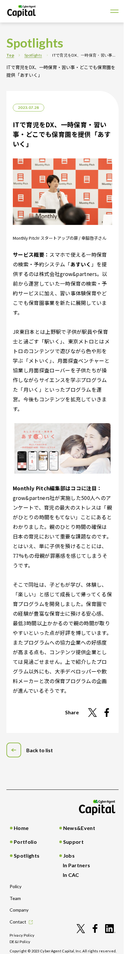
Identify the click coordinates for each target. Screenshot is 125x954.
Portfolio (25, 842)
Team (15, 898)
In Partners (76, 865)
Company (19, 910)
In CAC (71, 875)
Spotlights (33, 55)
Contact (18, 921)
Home (21, 828)
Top (10, 55)
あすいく (81, 264)
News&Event (79, 828)
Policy (15, 886)
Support (73, 842)
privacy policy (22, 935)
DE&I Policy (20, 941)
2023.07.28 (28, 107)
